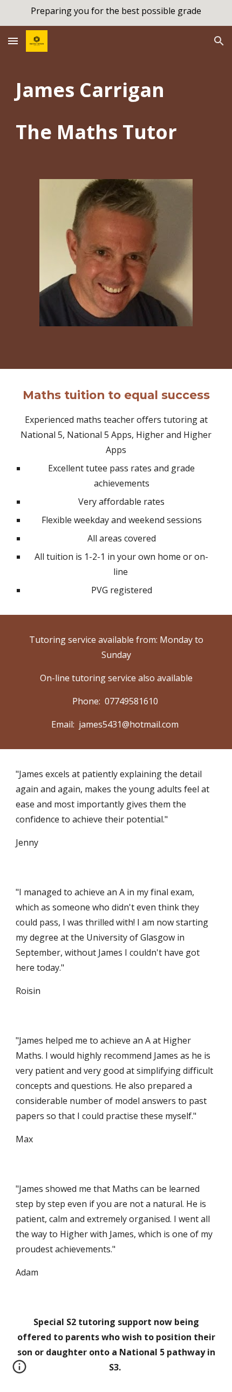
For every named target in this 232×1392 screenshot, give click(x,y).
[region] (116, 13)
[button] (13, 41)
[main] (116, 110)
